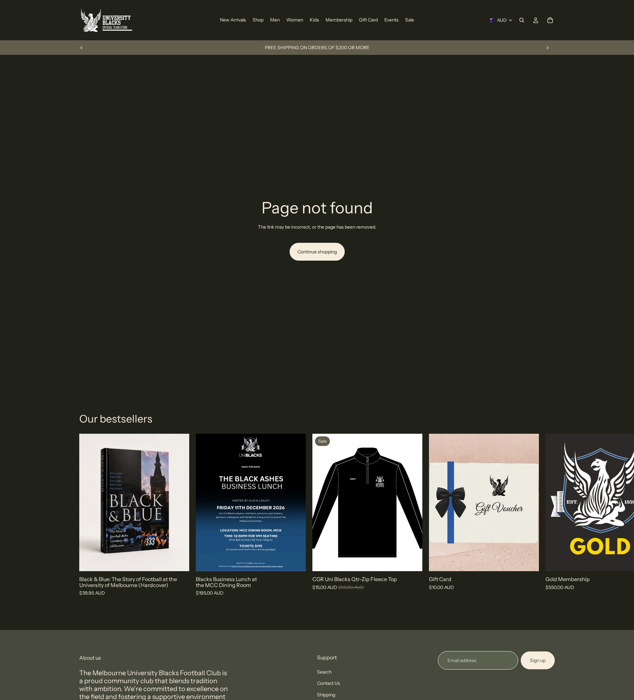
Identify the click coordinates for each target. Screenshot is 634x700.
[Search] (521, 20)
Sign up (538, 660)
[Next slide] (547, 47)
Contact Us (328, 683)
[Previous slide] (81, 47)
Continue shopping (317, 252)
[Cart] (550, 20)
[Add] (179, 561)
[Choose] (529, 561)
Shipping (326, 695)
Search (324, 672)
